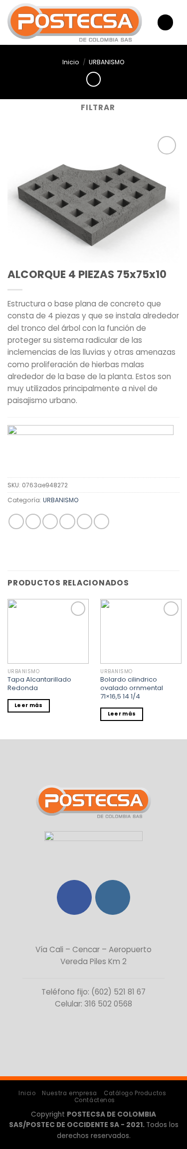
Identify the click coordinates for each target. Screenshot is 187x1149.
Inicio (70, 62)
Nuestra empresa (69, 1093)
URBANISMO (107, 62)
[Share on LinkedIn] (101, 521)
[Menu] (165, 22)
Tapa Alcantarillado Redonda (39, 684)
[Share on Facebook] (33, 521)
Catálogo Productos (135, 1093)
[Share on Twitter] (50, 521)
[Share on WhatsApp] (16, 521)
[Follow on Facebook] (74, 897)
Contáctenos (94, 1100)
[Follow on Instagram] (112, 897)
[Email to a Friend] (67, 521)
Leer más (28, 705)
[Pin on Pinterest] (84, 521)
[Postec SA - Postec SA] (74, 22)
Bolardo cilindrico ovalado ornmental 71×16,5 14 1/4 (131, 688)
